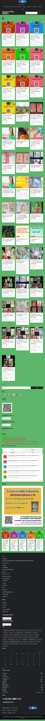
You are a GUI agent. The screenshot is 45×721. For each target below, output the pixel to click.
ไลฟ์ (3, 587)
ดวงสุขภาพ (21, 634)
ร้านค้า (22, 9)
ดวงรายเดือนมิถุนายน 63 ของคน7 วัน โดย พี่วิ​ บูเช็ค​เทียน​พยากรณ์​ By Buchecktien (8, 262)
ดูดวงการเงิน (36, 634)
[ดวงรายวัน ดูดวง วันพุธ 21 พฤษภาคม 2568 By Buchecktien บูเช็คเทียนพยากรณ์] (5, 476)
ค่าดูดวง (24, 630)
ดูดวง (7, 187)
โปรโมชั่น (39, 6)
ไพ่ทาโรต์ (26, 643)
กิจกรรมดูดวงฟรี (5, 578)
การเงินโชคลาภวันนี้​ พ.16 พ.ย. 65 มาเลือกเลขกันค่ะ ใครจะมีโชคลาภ (22, 167)
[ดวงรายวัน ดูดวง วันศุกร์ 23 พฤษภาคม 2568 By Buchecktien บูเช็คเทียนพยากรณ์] (5, 466)
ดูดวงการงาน (30, 634)
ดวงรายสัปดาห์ (33, 236)
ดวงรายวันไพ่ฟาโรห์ (27, 632)
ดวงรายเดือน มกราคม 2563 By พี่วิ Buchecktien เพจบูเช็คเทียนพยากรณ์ (36, 315)
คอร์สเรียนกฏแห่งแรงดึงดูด (7, 569)
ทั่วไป (17, 258)
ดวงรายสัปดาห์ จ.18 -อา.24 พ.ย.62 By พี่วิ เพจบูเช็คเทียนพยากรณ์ (8, 370)
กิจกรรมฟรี (4, 138)
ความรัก (32, 162)
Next (4, 384)
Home (3, 556)
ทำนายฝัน (18, 138)
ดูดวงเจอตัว (34, 6)
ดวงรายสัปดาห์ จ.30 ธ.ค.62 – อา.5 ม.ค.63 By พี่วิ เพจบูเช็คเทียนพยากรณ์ (8, 291)
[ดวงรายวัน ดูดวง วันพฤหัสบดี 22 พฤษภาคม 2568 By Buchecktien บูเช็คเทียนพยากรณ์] (5, 471)
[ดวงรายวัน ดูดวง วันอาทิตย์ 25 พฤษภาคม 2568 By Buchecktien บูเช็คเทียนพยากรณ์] (5, 456)
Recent (12, 449)
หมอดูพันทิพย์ (5, 641)
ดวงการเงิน (35, 630)
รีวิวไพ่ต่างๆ (4, 589)
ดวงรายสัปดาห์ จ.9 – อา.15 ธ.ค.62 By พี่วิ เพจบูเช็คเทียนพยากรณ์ (8, 342)
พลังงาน (17, 639)
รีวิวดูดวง (39, 639)
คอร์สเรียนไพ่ (5, 567)
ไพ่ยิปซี (35, 643)
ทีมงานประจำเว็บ (5, 574)
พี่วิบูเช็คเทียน (25, 639)
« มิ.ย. (3, 668)
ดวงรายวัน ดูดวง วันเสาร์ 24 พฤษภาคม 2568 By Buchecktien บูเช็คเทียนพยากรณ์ (23, 460)
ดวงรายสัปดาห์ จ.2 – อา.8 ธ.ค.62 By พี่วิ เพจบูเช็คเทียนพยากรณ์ (22, 342)
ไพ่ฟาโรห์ (30, 643)
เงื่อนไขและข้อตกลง (7, 6)
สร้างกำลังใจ (19, 187)
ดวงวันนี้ (10, 634)
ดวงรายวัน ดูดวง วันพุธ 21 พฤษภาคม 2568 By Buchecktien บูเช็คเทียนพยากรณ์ (22, 475)
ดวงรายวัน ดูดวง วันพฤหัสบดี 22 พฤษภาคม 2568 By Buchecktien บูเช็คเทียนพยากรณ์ (24, 470)
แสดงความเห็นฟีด (6, 609)
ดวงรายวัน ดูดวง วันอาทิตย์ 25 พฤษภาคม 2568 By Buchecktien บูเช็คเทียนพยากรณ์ (23, 455)
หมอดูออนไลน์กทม (32, 641)
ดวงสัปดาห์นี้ (16, 634)
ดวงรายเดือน (33, 187)
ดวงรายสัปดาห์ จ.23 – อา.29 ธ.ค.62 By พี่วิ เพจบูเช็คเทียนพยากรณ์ (36, 291)
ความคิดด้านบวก (19, 630)
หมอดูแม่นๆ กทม (6, 643)
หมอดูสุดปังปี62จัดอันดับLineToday (15, 641)
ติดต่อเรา (19, 6)
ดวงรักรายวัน (5, 632)
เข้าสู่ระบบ (4, 605)
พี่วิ (6, 40)
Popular (32, 449)
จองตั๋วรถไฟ (29, 6)
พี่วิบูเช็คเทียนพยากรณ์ (33, 639)
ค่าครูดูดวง (24, 6)
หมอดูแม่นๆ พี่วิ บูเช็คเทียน (8, 12)
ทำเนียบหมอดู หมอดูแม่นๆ (7, 592)
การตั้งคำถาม (5, 580)
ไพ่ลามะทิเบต (5, 645)
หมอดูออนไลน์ (24, 641)
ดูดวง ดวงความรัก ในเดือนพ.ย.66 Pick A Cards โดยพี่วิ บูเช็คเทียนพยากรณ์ (36, 117)
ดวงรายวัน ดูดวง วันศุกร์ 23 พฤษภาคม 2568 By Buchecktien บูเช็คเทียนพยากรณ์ (23, 465)
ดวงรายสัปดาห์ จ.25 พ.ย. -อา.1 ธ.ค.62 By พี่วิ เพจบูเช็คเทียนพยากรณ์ (36, 342)
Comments (12, 452)
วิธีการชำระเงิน (14, 6)
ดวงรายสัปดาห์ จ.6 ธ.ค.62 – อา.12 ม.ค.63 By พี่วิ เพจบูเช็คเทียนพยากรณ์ (36, 262)
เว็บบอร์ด (4, 565)
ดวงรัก (40, 630)
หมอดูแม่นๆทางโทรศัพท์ (14, 643)
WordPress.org (5, 611)
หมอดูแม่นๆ (38, 641)
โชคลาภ (18, 162)
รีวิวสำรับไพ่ (18, 212)
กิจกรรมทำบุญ (5, 594)
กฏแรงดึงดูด (5, 630)
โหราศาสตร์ (22, 311)
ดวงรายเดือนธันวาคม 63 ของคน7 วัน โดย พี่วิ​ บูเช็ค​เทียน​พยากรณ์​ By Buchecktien (36, 191)
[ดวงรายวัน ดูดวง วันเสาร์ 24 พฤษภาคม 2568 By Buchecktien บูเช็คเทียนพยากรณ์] (5, 461)
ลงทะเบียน (4, 602)
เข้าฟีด (3, 607)
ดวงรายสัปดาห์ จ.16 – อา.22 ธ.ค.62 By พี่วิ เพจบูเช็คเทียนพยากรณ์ (8, 315)
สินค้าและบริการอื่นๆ (6, 576)
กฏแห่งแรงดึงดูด (33, 212)
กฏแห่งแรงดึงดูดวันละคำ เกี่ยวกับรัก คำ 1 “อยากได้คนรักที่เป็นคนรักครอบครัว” (22, 291)
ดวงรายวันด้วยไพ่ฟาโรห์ (18, 632)
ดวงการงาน (30, 630)
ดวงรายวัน (4, 32)
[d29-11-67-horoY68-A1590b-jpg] (22, 506)
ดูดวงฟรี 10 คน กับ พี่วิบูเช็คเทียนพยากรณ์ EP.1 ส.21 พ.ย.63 (8, 216)
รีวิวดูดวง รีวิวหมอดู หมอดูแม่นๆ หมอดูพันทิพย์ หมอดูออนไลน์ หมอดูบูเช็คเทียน (18, 560)
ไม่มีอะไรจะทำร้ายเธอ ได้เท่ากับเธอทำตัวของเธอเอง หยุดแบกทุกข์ (36, 216)
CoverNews (39, 716)
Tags (33, 452)
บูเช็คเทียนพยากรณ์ (11, 639)
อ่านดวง (37, 187)
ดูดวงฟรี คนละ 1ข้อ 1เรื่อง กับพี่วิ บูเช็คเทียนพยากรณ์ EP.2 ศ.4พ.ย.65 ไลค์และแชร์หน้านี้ (8, 191)
